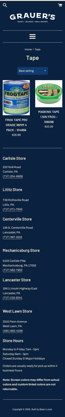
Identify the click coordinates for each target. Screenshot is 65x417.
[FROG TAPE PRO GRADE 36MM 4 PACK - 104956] (16, 98)
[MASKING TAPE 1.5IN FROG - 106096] (48, 93)
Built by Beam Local (41, 409)
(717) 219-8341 (12, 297)
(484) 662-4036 (13, 330)
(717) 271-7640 (12, 209)
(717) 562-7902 (12, 270)
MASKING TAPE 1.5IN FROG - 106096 (48, 117)
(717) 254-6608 (13, 176)
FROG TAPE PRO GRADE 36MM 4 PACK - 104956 (16, 125)
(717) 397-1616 (12, 237)
